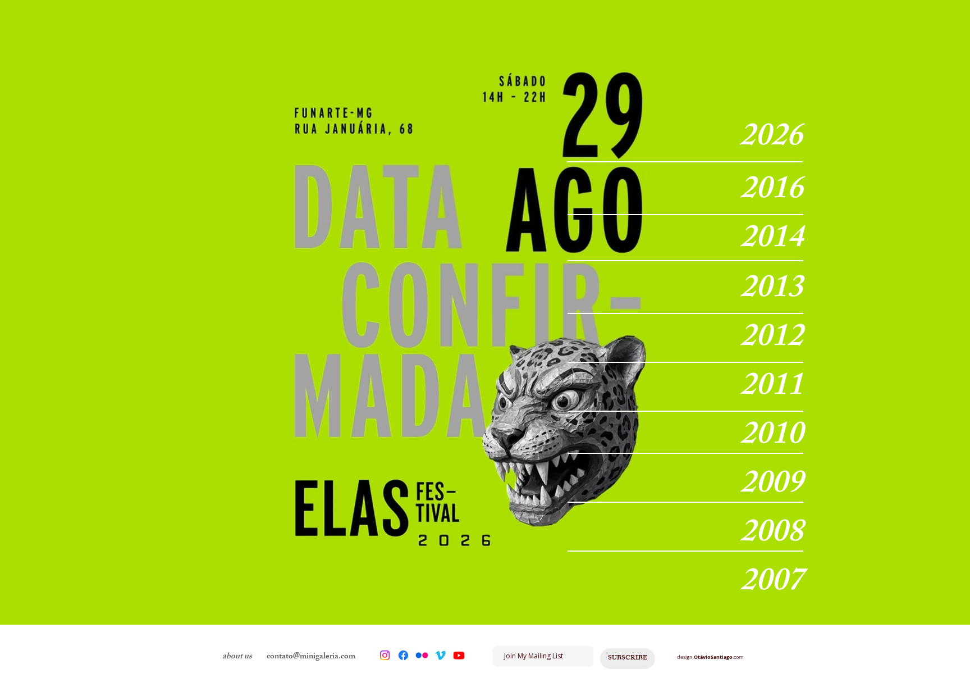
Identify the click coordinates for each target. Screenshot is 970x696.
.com (738, 657)
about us (237, 657)
